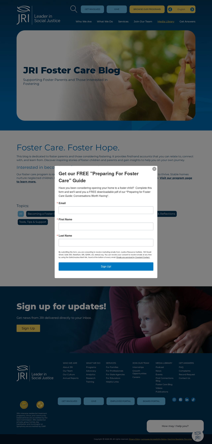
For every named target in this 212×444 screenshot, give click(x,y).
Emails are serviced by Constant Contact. (133, 257)
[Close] (154, 169)
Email (62, 203)
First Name (65, 219)
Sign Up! (106, 266)
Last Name (65, 235)
